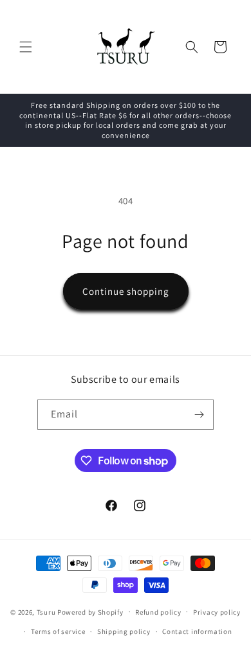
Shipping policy (124, 631)
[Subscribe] (199, 415)
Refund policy (158, 612)
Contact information (197, 631)
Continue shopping (125, 291)
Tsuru (46, 611)
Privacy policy (217, 612)
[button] (26, 47)
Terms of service (58, 631)
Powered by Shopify (90, 611)
